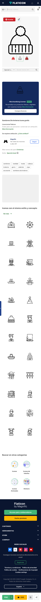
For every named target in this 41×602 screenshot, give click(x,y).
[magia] (30, 281)
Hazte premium (21, 518)
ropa (28, 167)
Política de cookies (10, 570)
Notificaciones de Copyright (28, 570)
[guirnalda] (30, 375)
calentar (21, 167)
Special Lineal (11, 153)
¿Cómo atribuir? (23, 133)
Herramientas (8, 531)
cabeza (30, 164)
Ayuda (4, 535)
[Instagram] (26, 550)
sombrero (6, 164)
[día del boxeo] (11, 375)
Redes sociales (20, 544)
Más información (27, 107)
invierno (6, 167)
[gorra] (11, 225)
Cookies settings (21, 572)
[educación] (11, 394)
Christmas (20, 149)
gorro (13, 167)
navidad (15, 164)
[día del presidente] (30, 225)
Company (6, 540)
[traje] (30, 244)
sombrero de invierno (20, 170)
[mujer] (30, 394)
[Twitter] (15, 550)
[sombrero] (11, 244)
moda (23, 164)
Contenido (6, 526)
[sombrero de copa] (30, 338)
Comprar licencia (20, 111)
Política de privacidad (29, 567)
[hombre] (11, 413)
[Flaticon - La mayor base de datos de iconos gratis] (17, 3)
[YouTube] (31, 550)
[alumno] (30, 319)
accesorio (6, 170)
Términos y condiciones (12, 567)
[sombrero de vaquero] (11, 281)
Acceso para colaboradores (20, 512)
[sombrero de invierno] (30, 356)
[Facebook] (10, 550)
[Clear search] (27, 9)
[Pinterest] (20, 550)
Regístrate (20, 562)
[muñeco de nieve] (30, 413)
